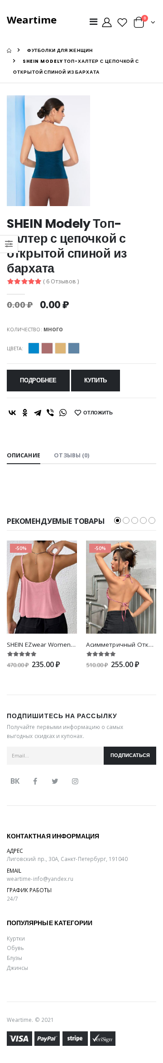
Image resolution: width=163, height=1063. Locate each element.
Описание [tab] (23, 455)
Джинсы (17, 967)
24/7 (12, 898)
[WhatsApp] (63, 412)
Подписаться (130, 755)
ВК (14, 781)
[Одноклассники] (24, 412)
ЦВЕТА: (15, 348)
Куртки (16, 938)
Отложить (98, 412)
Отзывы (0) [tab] (71, 455)
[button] (144, 24)
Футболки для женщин (60, 50)
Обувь (15, 947)
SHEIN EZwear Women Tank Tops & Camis (68, 644)
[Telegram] (37, 412)
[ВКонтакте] (12, 412)
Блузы (14, 957)
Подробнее (38, 380)
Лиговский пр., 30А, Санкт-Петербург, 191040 (67, 858)
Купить (95, 380)
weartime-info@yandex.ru (40, 878)
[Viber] (50, 412)
